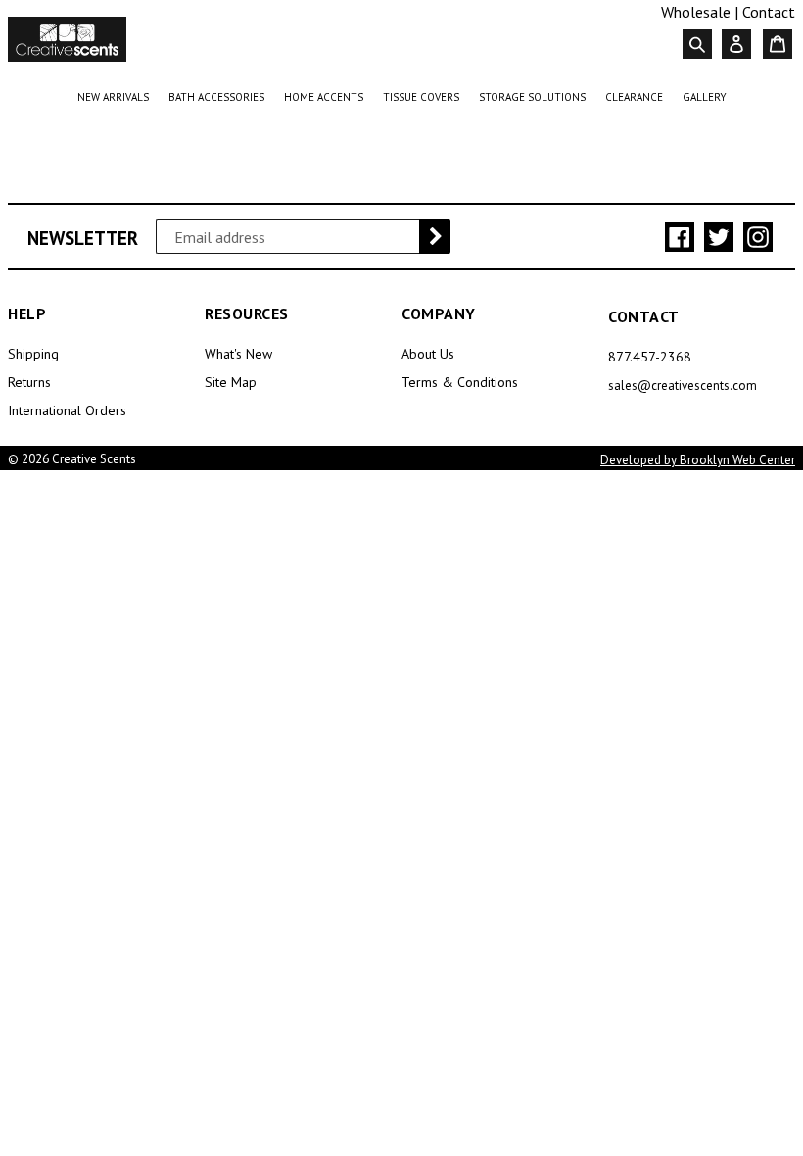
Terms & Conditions (460, 382)
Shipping (33, 353)
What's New (238, 353)
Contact (768, 12)
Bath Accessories (220, 96)
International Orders (67, 410)
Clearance (638, 96)
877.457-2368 (649, 356)
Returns (29, 382)
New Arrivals (117, 96)
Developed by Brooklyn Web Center (697, 460)
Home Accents (327, 96)
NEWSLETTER (82, 238)
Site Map (231, 382)
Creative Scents (94, 459)
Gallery (705, 97)
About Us (428, 353)
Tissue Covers (425, 96)
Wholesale (696, 12)
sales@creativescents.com (682, 385)
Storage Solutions (536, 96)
